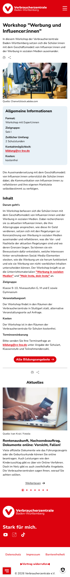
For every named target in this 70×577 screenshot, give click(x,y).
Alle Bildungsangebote (33, 359)
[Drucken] (4, 57)
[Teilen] (9, 57)
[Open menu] (7, 570)
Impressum (33, 554)
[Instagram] (14, 534)
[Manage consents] (63, 570)
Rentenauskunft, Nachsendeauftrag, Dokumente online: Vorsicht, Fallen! (31, 442)
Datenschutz (13, 554)
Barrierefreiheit (55, 554)
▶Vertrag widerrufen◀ (35, 564)
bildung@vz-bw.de (17, 151)
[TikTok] (23, 534)
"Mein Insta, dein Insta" (35, 276)
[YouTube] (5, 534)
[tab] (22, 490)
